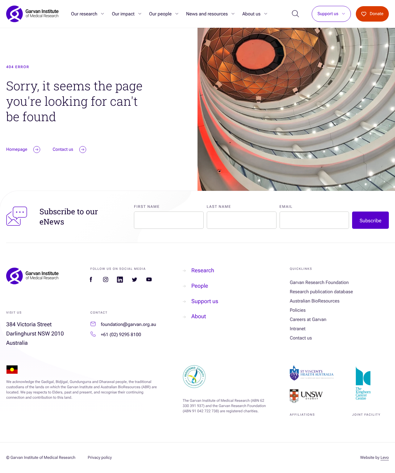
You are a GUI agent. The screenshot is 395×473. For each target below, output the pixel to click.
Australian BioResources (314, 301)
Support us (328, 14)
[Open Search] (295, 14)
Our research (84, 14)
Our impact (123, 14)
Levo (384, 457)
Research (202, 270)
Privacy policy (100, 457)
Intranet (298, 328)
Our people (160, 14)
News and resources (207, 14)
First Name (147, 206)
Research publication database (321, 291)
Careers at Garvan (308, 319)
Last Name (219, 206)
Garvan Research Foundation (319, 282)
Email (286, 206)
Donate (377, 13)
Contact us (301, 338)
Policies (298, 310)
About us (251, 14)
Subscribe (370, 221)
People (199, 286)
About (198, 316)
